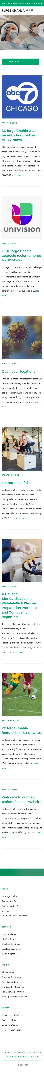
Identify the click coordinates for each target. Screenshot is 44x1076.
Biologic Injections (10, 953)
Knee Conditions (9, 934)
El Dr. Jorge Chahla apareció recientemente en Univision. (21, 255)
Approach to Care (10, 901)
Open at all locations (18, 371)
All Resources (8, 972)
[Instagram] (22, 1065)
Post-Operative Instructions (14, 996)
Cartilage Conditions (11, 948)
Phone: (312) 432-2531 (12, 1015)
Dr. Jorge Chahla (9, 896)
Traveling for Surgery (11, 982)
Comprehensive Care (11, 906)
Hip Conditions (8, 939)
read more (16, 175)
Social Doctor (30, 1056)
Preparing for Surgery (11, 977)
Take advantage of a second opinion (22, 3)
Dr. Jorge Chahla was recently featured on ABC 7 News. (18, 135)
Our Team (6, 910)
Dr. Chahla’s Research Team (14, 915)
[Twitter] (26, 1065)
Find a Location (9, 1020)
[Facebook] (19, 1065)
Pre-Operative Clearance (13, 986)
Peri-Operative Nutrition (13, 991)
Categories (13, 62)
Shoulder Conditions (11, 944)
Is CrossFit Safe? (15, 483)
